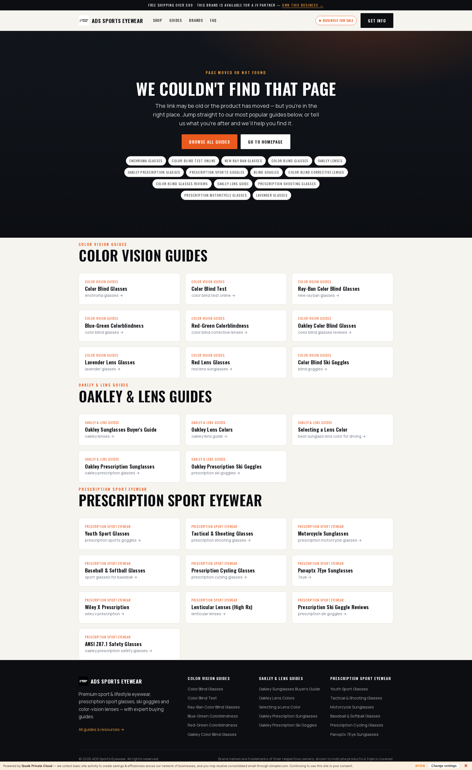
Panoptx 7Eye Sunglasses (354, 734)
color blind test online (194, 160)
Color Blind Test (202, 698)
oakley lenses (330, 160)
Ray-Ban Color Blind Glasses (214, 707)
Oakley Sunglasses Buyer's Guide (289, 688)
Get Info (377, 21)
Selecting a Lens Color (279, 707)
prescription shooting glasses (287, 183)
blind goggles (266, 172)
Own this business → (303, 5)
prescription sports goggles (217, 172)
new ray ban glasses (243, 160)
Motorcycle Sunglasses (352, 707)
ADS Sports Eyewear (117, 20)
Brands (196, 20)
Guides (175, 20)
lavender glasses (272, 195)
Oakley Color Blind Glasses (212, 734)
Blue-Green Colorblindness (213, 716)
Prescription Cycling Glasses (356, 725)
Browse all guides (209, 142)
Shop (157, 20)
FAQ (213, 20)
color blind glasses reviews (182, 183)
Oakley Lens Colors (276, 698)
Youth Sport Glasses (349, 688)
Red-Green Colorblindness (212, 725)
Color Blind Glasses (205, 688)
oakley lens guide (233, 183)
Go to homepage (265, 142)
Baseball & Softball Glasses (355, 716)
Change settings (444, 766)
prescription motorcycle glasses (215, 195)
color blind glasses (290, 160)
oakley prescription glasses (154, 172)
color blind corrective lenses (316, 172)
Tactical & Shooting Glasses (356, 698)
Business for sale (338, 20)
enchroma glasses (146, 160)
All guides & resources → (101, 729)
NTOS (420, 766)
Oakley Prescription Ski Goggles (288, 725)
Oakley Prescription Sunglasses (288, 716)
